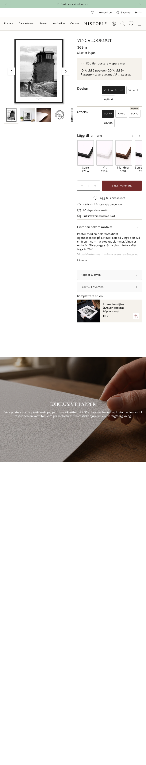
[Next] (140, 4)
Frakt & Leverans (92, 287)
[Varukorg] (139, 23)
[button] (8, 23)
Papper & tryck (91, 275)
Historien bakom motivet (94, 227)
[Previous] (6, 4)
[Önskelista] (131, 23)
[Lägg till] (136, 316)
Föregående (11, 71)
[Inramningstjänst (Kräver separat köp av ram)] (88, 311)
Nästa (66, 71)
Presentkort (105, 12)
